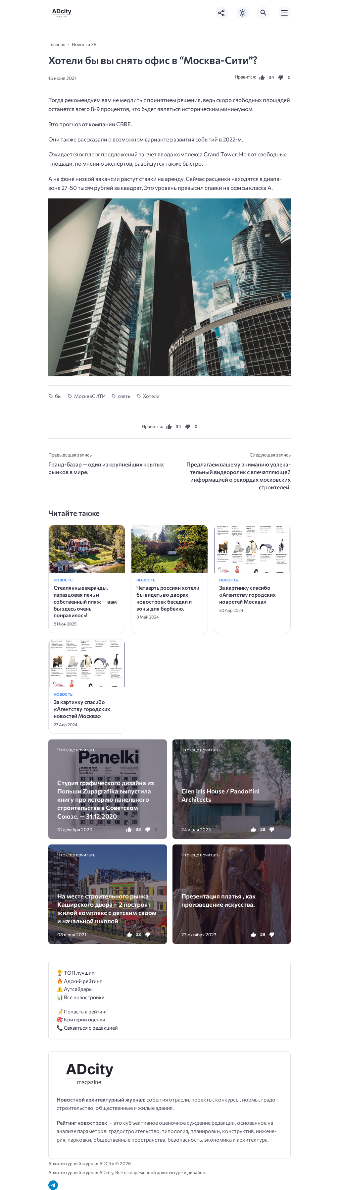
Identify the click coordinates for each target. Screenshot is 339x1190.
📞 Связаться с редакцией (87, 1027)
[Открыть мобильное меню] (284, 13)
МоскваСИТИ (89, 396)
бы (58, 396)
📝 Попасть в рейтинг (82, 1011)
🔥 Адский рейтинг (79, 981)
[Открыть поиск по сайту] (263, 13)
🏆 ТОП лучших (75, 972)
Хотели (151, 396)
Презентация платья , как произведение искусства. (218, 900)
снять (124, 396)
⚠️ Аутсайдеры (75, 989)
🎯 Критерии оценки (81, 1019)
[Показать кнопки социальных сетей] (222, 13)
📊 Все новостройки (81, 997)
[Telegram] (53, 1185)
